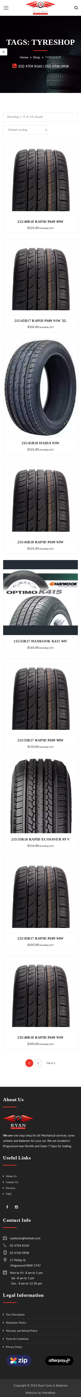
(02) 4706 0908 (57, 66)
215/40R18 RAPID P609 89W (40, 222)
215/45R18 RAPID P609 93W (40, 542)
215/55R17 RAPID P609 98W (40, 740)
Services (10, 1188)
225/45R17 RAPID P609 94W (40, 938)
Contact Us (12, 1182)
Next (50, 1063)
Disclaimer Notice (16, 1322)
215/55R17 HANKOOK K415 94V (40, 641)
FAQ (8, 1194)
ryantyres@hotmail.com (25, 1238)
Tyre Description (15, 1314)
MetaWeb (48, 1392)
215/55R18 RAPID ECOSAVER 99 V (40, 839)
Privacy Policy (14, 1346)
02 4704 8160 (19, 1245)
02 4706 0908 (19, 1253)
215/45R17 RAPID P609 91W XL (40, 321)
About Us (11, 1176)
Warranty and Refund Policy (22, 1330)
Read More (40, 178)
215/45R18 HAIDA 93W (41, 443)
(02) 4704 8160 (30, 66)
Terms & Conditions (17, 1338)
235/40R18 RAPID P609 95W (40, 1037)
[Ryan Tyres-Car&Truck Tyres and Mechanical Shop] (40, 7)
